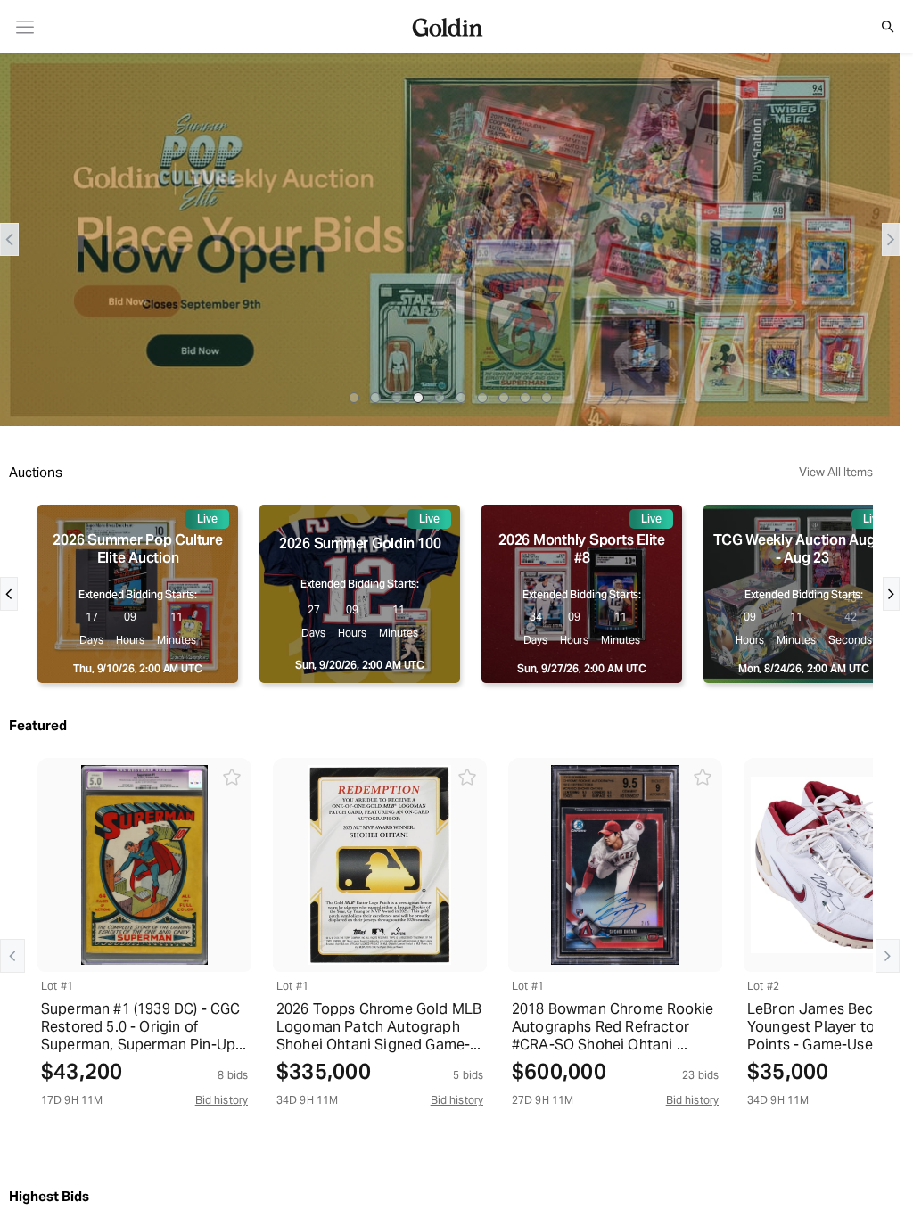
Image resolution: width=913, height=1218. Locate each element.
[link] (25, 27)
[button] (878, 27)
